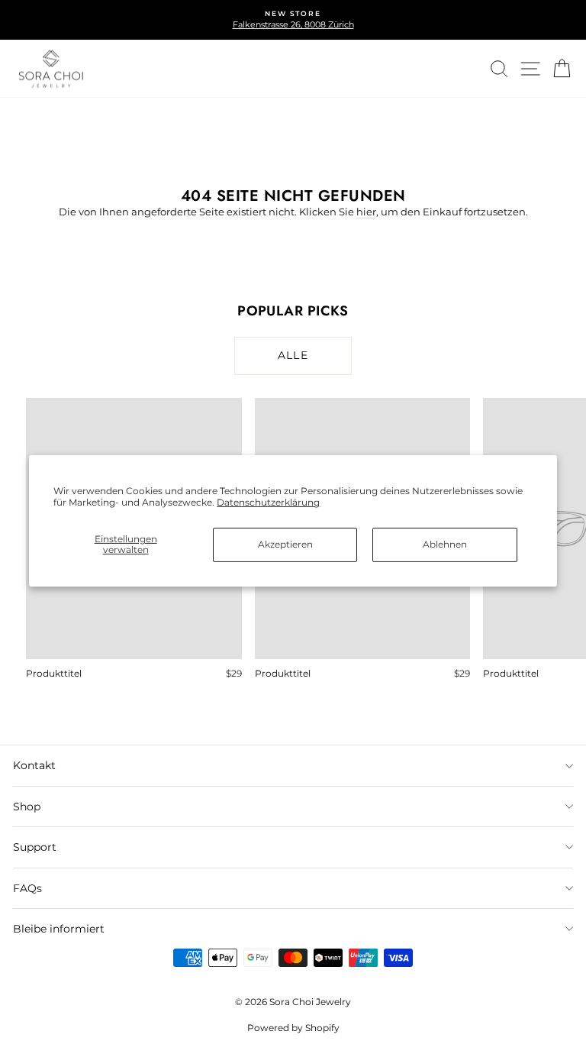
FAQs (27, 888)
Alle (293, 355)
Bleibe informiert (59, 929)
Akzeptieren (285, 544)
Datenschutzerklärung (268, 502)
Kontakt (34, 765)
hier (366, 211)
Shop (26, 806)
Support (34, 847)
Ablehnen (445, 544)
